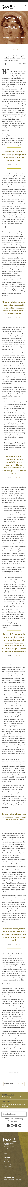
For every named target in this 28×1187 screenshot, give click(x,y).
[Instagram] (12, 1126)
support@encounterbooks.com (12, 1180)
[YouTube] (19, 1126)
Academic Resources (9, 1146)
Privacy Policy (7, 1166)
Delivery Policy (7, 1162)
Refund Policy (7, 1164)
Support (6, 1159)
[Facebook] (16, 1126)
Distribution (7, 1151)
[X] (8, 1126)
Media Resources (8, 1149)
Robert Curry (9, 37)
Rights (5, 1153)
